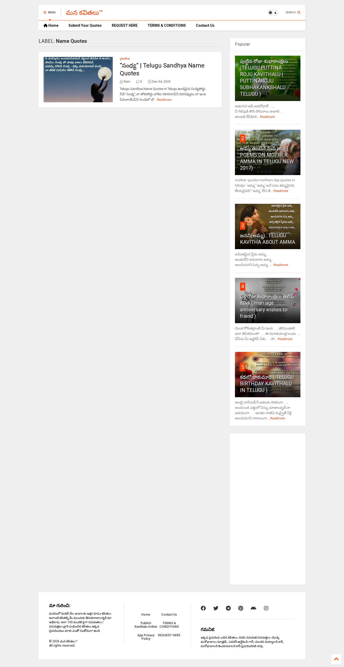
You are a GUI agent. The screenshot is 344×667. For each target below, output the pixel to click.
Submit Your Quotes (85, 25)
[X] (215, 608)
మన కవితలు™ (84, 12)
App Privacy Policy (145, 637)
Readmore (164, 100)
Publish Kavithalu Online (145, 624)
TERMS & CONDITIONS (167, 25)
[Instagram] (266, 608)
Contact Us (205, 25)
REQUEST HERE (124, 25)
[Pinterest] (240, 608)
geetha (125, 58)
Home (53, 25)
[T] (228, 608)
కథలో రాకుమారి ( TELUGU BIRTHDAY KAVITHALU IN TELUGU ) (267, 383)
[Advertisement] (267, 509)
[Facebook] (203, 608)
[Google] (253, 608)
